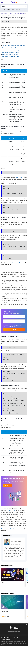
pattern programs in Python (17, 262)
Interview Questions (16, 9)
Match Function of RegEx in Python (10, 47)
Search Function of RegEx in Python (10, 52)
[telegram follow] (19, 632)
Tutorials (8, 9)
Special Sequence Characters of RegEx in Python (13, 50)
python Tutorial (11, 510)
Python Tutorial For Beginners (19, 13)
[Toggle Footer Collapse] (14, 625)
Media (2, 637)
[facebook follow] (9, 632)
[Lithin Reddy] (7, 541)
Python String (19, 177)
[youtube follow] (15, 632)
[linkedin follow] (13, 632)
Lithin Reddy (14, 540)
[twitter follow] (11, 632)
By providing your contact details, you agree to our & (13, 326)
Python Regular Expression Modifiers (10, 56)
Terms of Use (6, 326)
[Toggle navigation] (2, 2)
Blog (6, 13)
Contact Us (8, 637)
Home (2, 13)
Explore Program (7, 485)
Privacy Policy (12, 326)
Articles (3, 9)
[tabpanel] (12, 577)
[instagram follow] (17, 632)
